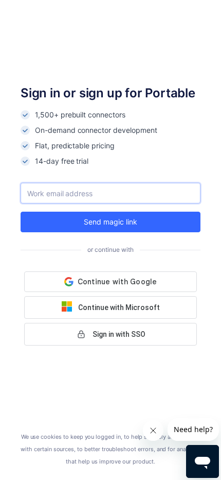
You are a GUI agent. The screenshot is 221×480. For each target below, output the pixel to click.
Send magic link (110, 221)
